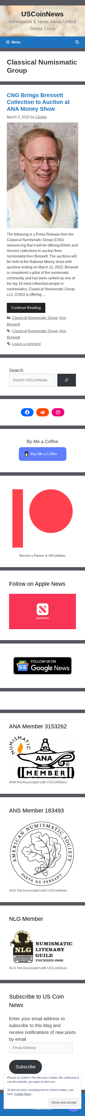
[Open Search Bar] (77, 42)
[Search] (66, 380)
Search (16, 370)
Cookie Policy (22, 1094)
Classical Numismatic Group (35, 318)
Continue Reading (26, 308)
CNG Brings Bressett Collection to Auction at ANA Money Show (38, 102)
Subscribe (26, 1066)
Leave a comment (26, 344)
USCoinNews (42, 14)
